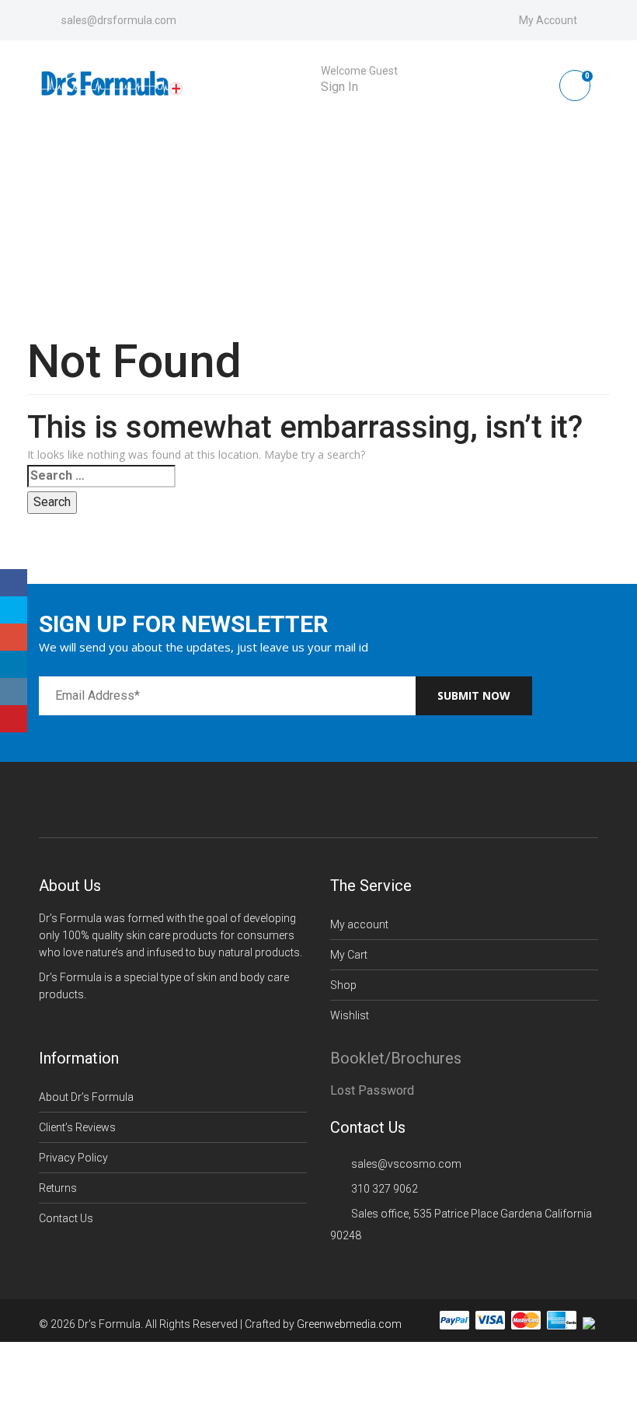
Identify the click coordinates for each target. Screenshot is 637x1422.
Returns (58, 1188)
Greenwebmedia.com (349, 1324)
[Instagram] (13, 691)
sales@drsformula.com (118, 20)
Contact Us (66, 1218)
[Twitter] (13, 610)
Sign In (339, 86)
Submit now (473, 695)
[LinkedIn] (13, 664)
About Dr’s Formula (86, 1097)
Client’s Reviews (77, 1127)
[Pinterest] (13, 718)
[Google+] (13, 637)
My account (359, 924)
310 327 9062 (384, 1189)
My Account (548, 20)
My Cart (348, 955)
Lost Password (372, 1090)
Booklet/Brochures (395, 1058)
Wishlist (349, 1015)
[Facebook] (13, 582)
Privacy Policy (73, 1157)
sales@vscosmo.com (406, 1164)
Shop (343, 985)
